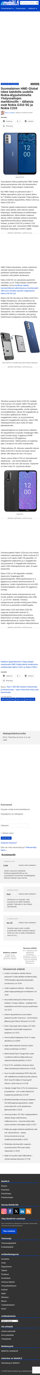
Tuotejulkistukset (14, 84)
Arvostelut (5, 1259)
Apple (3, 1293)
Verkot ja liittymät (8, 1282)
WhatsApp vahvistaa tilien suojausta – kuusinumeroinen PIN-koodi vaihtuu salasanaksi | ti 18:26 (18, 1147)
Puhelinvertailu (7, 1197)
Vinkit (3, 1263)
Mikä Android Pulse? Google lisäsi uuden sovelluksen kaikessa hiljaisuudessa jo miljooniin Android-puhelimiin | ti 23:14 (19, 1057)
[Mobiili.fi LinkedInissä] (22, 1211)
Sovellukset (5, 1278)
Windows (5, 1297)
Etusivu (4, 1186)
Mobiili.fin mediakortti (9, 1351)
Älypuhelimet (4, 84)
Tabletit (4, 1270)
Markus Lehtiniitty (9, 112)
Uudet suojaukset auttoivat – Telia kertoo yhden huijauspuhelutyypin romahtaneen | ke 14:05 (20, 991)
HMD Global (5, 699)
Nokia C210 (19, 699)
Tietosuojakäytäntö (8, 1243)
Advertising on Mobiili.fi (10, 1363)
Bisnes (4, 1301)
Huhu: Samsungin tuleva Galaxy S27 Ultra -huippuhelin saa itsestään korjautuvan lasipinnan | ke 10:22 (20, 1029)
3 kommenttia (34, 84)
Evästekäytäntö (7, 1247)
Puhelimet (5, 1190)
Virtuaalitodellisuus (8, 1286)
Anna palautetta (7, 1335)
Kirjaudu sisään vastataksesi (27, 865)
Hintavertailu (21, 8)
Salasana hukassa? (9, 843)
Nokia (12, 699)
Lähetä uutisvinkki (8, 1331)
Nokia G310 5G (29, 699)
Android (4, 1290)
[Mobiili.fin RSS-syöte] (28, 1211)
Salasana (4, 825)
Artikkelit (32, 8)
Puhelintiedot (6, 8)
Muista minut (7, 833)
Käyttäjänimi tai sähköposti (12, 814)
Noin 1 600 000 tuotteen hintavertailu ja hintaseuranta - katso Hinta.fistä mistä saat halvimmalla (20, 689)
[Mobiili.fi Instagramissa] (4, 1211)
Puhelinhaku (6, 1194)
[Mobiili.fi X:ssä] (16, 1211)
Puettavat (5, 1274)
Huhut (3, 1309)
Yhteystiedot (6, 1339)
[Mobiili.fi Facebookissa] (10, 1211)
